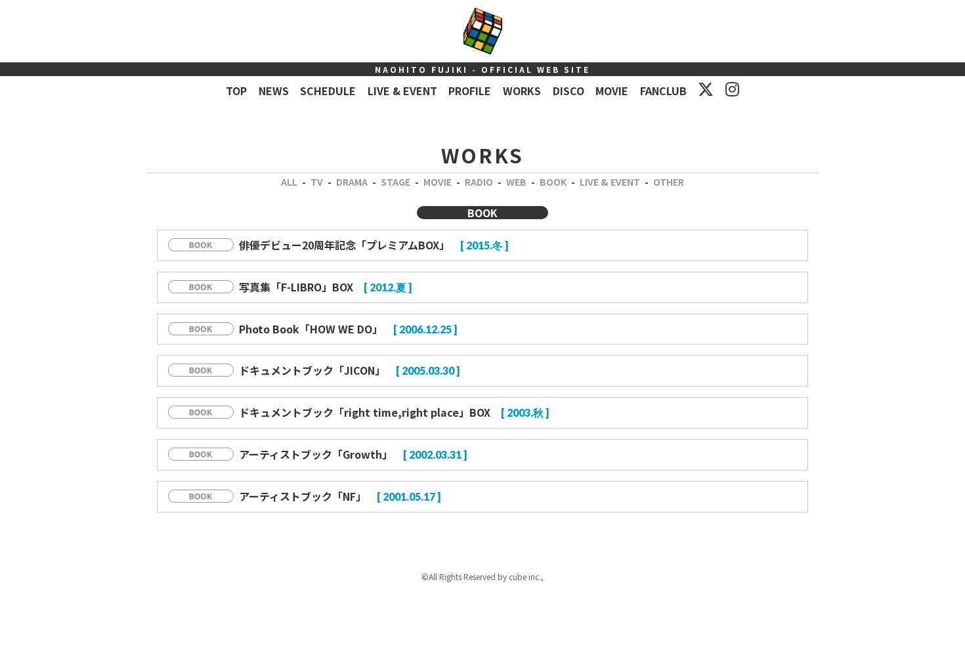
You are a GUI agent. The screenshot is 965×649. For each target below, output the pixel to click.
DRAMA (352, 181)
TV (317, 181)
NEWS (274, 90)
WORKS (522, 90)
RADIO (479, 181)
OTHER (668, 181)
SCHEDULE (328, 90)
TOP (236, 90)
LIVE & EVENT (402, 90)
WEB (516, 181)
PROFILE (469, 90)
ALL (289, 181)
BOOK (553, 181)
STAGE (395, 181)
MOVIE (611, 90)
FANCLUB (663, 90)
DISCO (568, 90)
